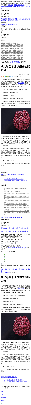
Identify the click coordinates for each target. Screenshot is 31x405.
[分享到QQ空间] (3, 77)
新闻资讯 (27, 19)
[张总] (4, 254)
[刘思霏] (4, 257)
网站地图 (10, 5)
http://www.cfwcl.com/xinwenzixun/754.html (12, 174)
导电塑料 (21, 228)
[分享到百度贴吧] (11, 77)
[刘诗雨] (4, 259)
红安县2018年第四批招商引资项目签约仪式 (16, 205)
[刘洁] (4, 256)
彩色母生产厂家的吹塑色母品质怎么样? (15, 204)
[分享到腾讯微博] (5, 77)
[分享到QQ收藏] (9, 77)
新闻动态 (17, 269)
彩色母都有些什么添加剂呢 (12, 191)
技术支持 (3, 21)
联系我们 (16, 5)
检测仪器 (21, 19)
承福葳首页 (4, 19)
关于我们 (10, 19)
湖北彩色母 (21, 83)
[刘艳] (4, 261)
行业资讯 (9, 24)
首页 (11, 62)
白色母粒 (20, 231)
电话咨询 (3, 397)
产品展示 (6, 269)
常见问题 (14, 24)
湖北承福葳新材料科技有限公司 (17, 248)
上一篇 (13, 179)
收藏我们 (21, 5)
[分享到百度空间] (7, 77)
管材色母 (25, 231)
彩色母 (26, 228)
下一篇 (15, 180)
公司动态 (3, 24)
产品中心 (16, 19)
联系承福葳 (15, 21)
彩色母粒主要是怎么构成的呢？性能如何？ (16, 211)
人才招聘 (9, 21)
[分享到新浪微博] (1, 77)
